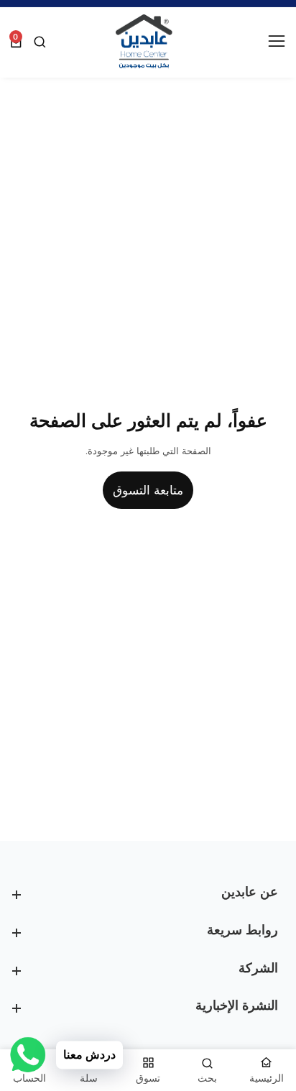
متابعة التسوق (148, 490)
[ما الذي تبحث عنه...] (38, 42)
